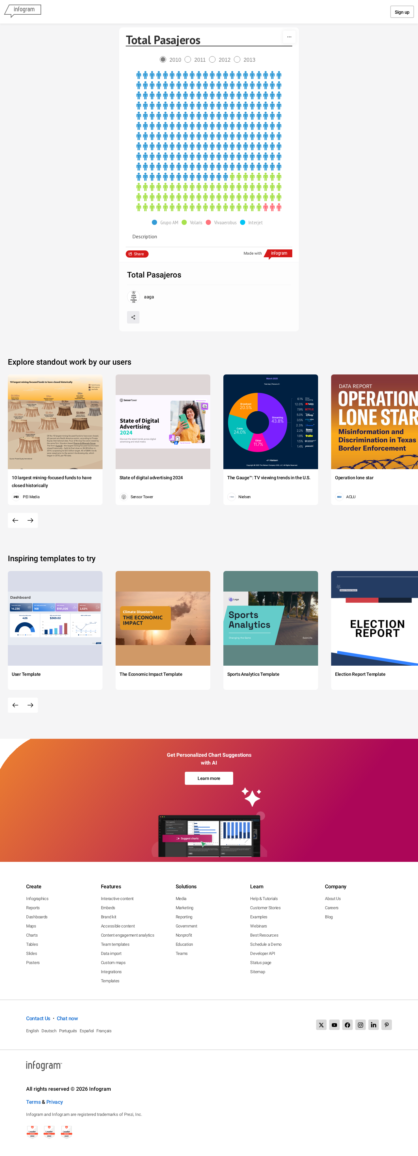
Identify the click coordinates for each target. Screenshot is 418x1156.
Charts (32, 935)
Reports (33, 907)
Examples (258, 916)
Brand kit (108, 916)
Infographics (37, 898)
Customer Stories (265, 907)
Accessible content (118, 926)
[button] (167, 222)
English (32, 1030)
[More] (289, 37)
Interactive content (117, 898)
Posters (33, 962)
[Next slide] (30, 520)
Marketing (184, 907)
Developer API (262, 953)
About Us (333, 898)
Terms (33, 1102)
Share (139, 254)
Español (87, 1030)
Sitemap (257, 971)
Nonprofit (184, 935)
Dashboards (37, 916)
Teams (182, 953)
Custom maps (113, 962)
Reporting (184, 916)
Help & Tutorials (264, 898)
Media (181, 898)
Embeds (108, 907)
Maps (31, 926)
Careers (332, 907)
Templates (110, 980)
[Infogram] (22, 12)
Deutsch (48, 1030)
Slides (31, 953)
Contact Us (38, 1018)
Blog (329, 916)
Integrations (111, 971)
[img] (209, 126)
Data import (111, 953)
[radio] (172, 60)
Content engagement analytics (127, 935)
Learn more (209, 778)
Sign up (402, 12)
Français (104, 1030)
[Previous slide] (15, 520)
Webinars (258, 926)
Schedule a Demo (265, 944)
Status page (260, 962)
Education (184, 944)
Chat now (67, 1018)
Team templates (115, 944)
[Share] (133, 317)
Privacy (54, 1102)
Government (186, 926)
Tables (32, 944)
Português (68, 1030)
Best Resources (264, 935)
